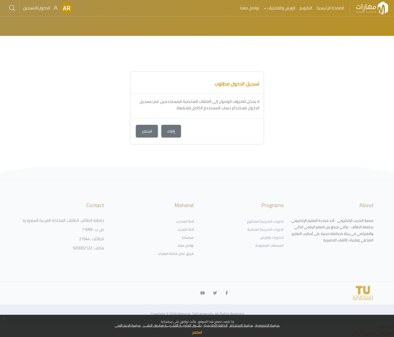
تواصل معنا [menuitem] (249, 8)
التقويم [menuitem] (306, 8)
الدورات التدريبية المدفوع (265, 221)
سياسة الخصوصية (267, 325)
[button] (67, 8)
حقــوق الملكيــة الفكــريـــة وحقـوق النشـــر (172, 325)
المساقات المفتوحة (269, 245)
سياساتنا (188, 237)
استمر (197, 332)
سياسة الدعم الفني (128, 325)
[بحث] (12, 8)
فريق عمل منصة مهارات (176, 253)
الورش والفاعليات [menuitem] (281, 8)
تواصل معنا (186, 245)
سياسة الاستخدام (241, 325)
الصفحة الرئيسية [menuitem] (330, 8)
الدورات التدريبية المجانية (265, 229)
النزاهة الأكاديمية (215, 325)
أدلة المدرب (185, 229)
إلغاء (171, 131)
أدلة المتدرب (185, 221)
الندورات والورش (272, 237)
